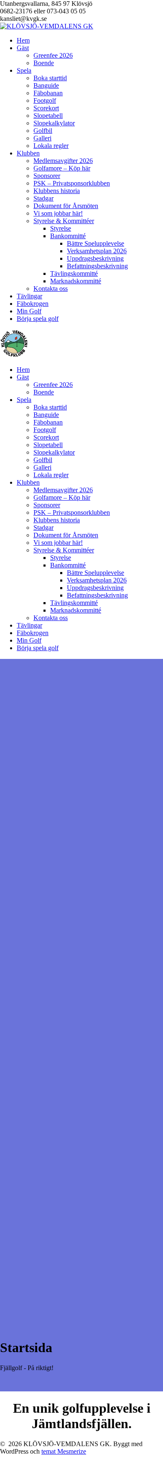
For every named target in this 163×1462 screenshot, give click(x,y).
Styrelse (60, 228)
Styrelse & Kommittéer (63, 220)
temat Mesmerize (63, 1451)
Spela (24, 70)
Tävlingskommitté (74, 273)
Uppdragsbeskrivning (95, 258)
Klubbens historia (56, 190)
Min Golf (29, 311)
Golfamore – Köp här (61, 168)
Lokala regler (51, 145)
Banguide (46, 85)
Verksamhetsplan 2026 (97, 250)
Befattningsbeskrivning (97, 266)
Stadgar (43, 198)
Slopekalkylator (54, 123)
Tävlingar (29, 296)
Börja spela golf (38, 318)
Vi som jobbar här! (58, 213)
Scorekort (46, 108)
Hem (23, 40)
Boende (43, 62)
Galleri (42, 138)
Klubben (28, 153)
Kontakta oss (50, 288)
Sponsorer (46, 175)
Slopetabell (48, 115)
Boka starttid (50, 77)
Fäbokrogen (32, 303)
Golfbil (42, 130)
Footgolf (44, 100)
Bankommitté (68, 235)
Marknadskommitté (75, 281)
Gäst (23, 47)
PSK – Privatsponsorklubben (71, 183)
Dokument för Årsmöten (65, 205)
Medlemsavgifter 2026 (63, 160)
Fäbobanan (48, 93)
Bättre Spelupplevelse (95, 243)
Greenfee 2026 (53, 55)
